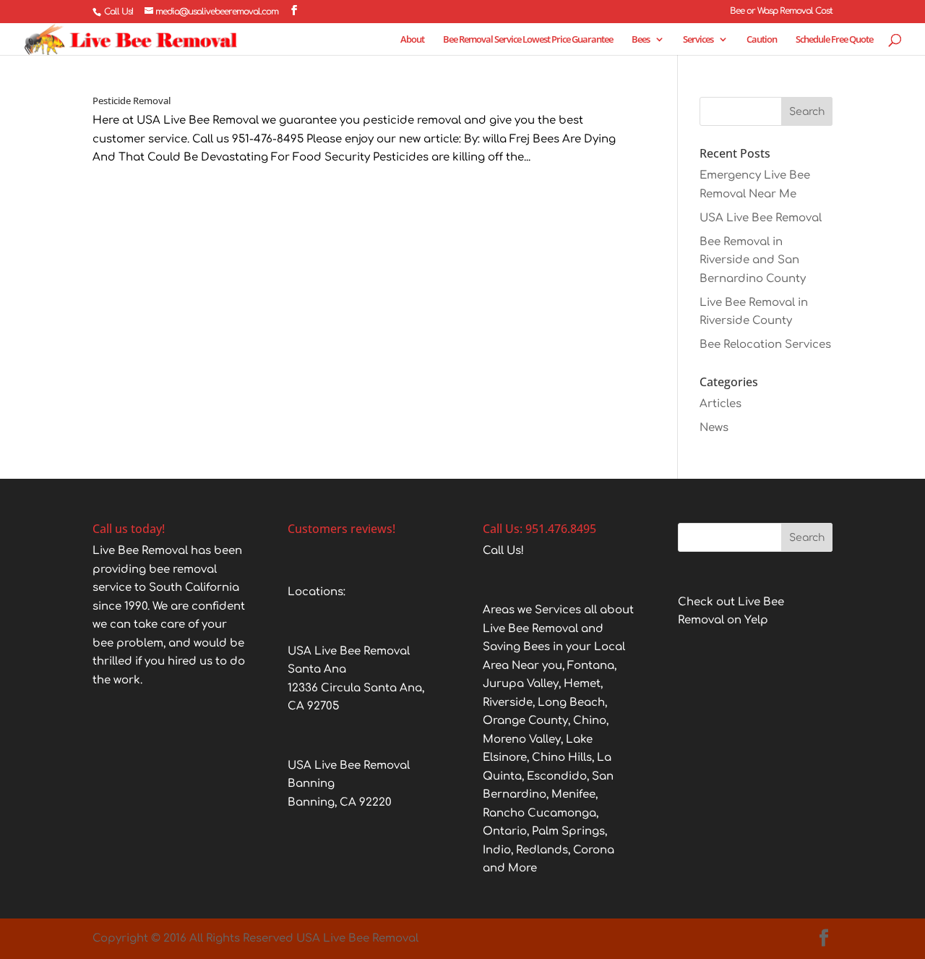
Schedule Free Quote (834, 40)
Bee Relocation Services (765, 344)
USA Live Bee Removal (761, 218)
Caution (762, 40)
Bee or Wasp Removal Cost (781, 11)
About (412, 40)
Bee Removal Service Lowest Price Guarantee (528, 40)
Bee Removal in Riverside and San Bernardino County (753, 260)
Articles (720, 404)
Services (698, 40)
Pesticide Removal (131, 100)
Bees (641, 40)
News (714, 428)
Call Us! (118, 12)
